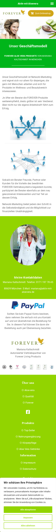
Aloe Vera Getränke (29, 449)
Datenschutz (29, 469)
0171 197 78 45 (44, 282)
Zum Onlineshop (43, 13)
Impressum (29, 462)
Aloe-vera (29, 390)
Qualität (29, 396)
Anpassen (28, 517)
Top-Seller (29, 430)
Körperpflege (29, 442)
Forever (29, 402)
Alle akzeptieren (28, 509)
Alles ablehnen (28, 525)
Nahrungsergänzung (29, 436)
